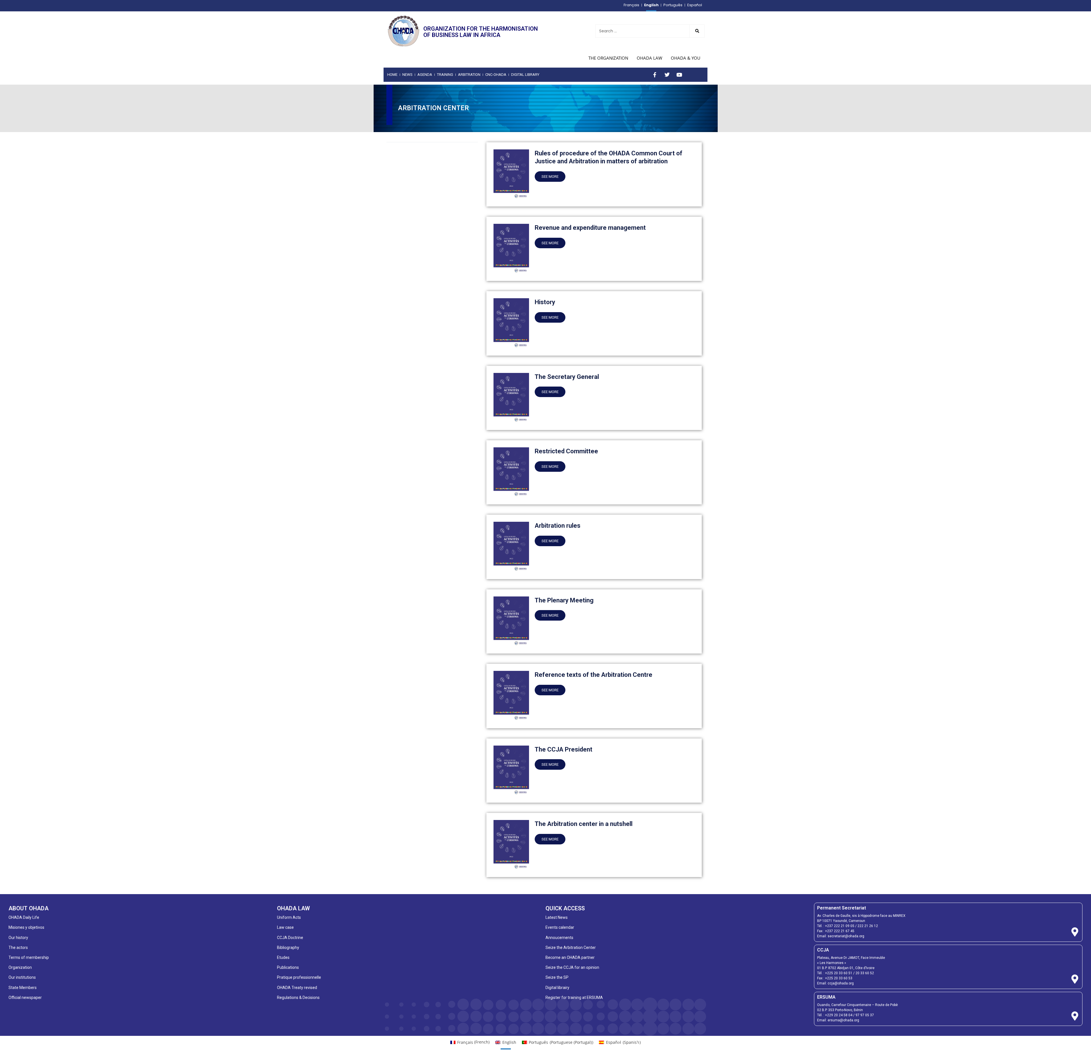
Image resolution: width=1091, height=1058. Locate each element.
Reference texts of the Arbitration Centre (593, 674)
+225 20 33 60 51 (838, 973)
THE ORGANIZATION (608, 58)
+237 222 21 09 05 (839, 926)
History (545, 302)
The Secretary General (567, 376)
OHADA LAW (649, 58)
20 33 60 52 (864, 973)
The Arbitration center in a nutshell (583, 823)
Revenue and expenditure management (590, 227)
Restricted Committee (566, 451)
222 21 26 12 (867, 926)
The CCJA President (563, 749)
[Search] (697, 31)
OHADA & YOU (685, 58)
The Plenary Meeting (564, 600)
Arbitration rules (557, 525)
